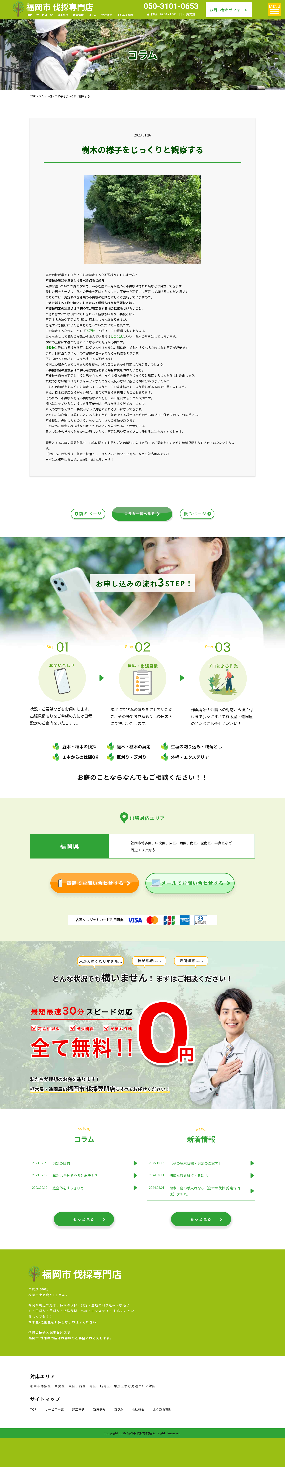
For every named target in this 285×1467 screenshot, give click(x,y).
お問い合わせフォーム (229, 9)
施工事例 (62, 15)
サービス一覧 (44, 15)
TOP (29, 15)
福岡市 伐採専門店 (59, 7)
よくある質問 (125, 15)
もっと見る (84, 1219)
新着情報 (78, 15)
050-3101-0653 (171, 6)
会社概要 (106, 15)
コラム (92, 15)
